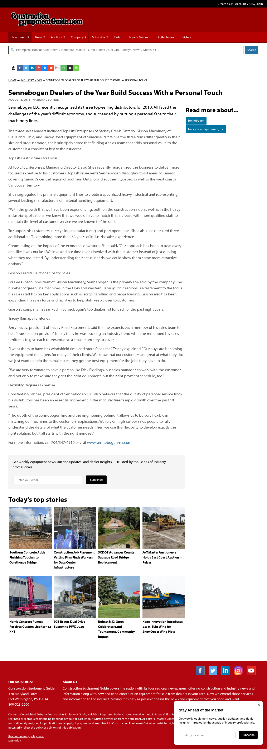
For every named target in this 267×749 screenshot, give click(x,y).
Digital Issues (165, 37)
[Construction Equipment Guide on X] (214, 673)
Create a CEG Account (232, 4)
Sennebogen (196, 120)
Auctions (56, 37)
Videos (187, 37)
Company (77, 37)
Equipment (19, 37)
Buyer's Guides (138, 37)
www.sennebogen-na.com (109, 442)
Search (251, 50)
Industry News (31, 80)
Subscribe (98, 37)
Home (12, 80)
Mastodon (14, 740)
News (38, 37)
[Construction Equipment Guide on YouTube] (253, 673)
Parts (117, 37)
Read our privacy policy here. (26, 736)
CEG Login (256, 4)
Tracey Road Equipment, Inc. (206, 129)
